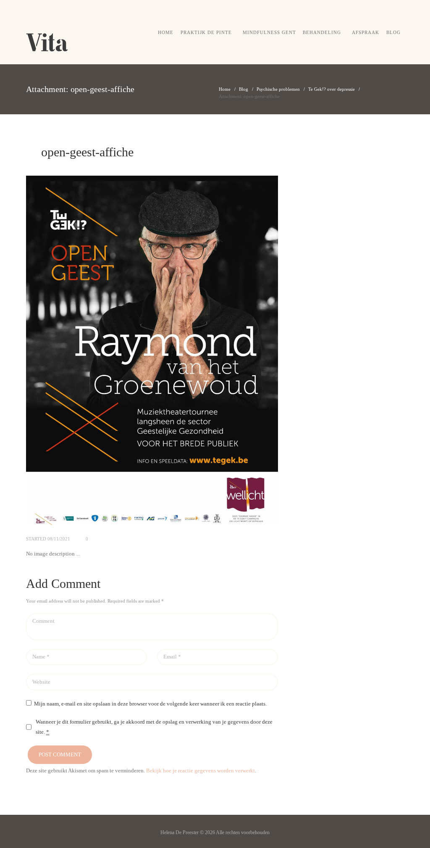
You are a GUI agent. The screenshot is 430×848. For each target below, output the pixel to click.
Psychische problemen (278, 89)
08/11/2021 (58, 538)
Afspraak (365, 32)
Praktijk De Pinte (206, 32)
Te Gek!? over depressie (331, 89)
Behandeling (322, 32)
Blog (393, 32)
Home (165, 32)
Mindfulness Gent (269, 32)
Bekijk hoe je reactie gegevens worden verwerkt (200, 770)
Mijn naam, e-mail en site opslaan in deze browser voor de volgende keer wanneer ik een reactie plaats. (150, 704)
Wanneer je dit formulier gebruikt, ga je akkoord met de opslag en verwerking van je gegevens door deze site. (154, 727)
